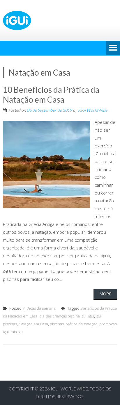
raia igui (17, 331)
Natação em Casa (33, 324)
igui (91, 316)
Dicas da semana (41, 308)
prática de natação (82, 324)
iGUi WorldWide (92, 110)
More (105, 294)
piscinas (57, 324)
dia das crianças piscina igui (63, 316)
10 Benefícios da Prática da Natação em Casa (51, 94)
